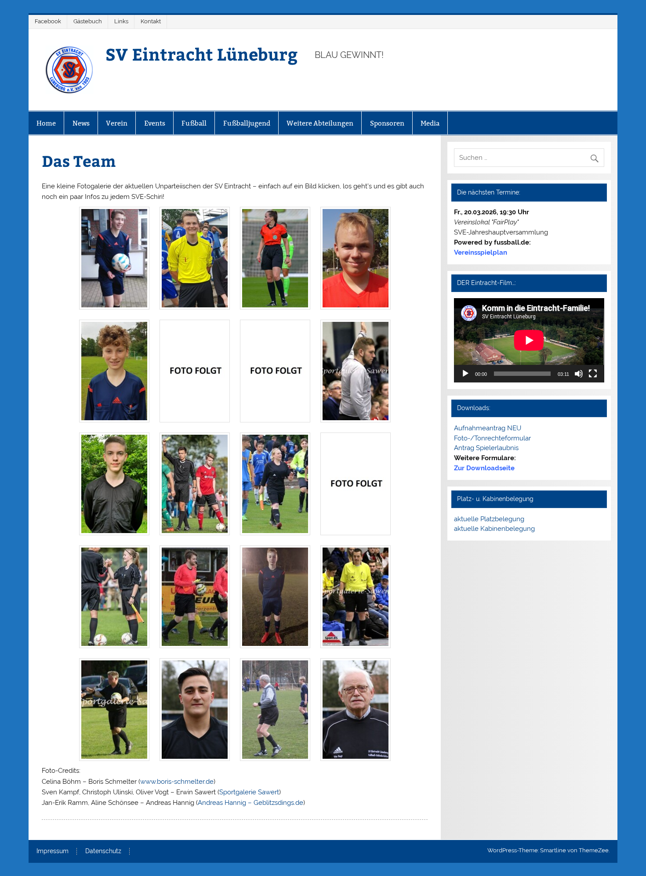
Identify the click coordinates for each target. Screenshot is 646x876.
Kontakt (151, 21)
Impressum (52, 851)
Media (430, 123)
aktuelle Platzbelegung (489, 519)
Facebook (48, 21)
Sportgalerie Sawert (249, 792)
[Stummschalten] (578, 373)
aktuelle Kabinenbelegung (494, 529)
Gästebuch (87, 21)
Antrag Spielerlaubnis (486, 448)
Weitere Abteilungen (320, 123)
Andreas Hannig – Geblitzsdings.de (250, 803)
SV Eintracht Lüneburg (201, 54)
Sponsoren (387, 123)
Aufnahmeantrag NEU (487, 428)
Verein (116, 123)
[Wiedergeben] (465, 373)
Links (121, 21)
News (81, 123)
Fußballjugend (246, 123)
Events (154, 123)
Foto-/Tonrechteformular (492, 438)
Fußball (194, 123)
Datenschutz (103, 851)
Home (46, 123)
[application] (529, 340)
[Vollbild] (592, 373)
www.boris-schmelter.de (177, 782)
